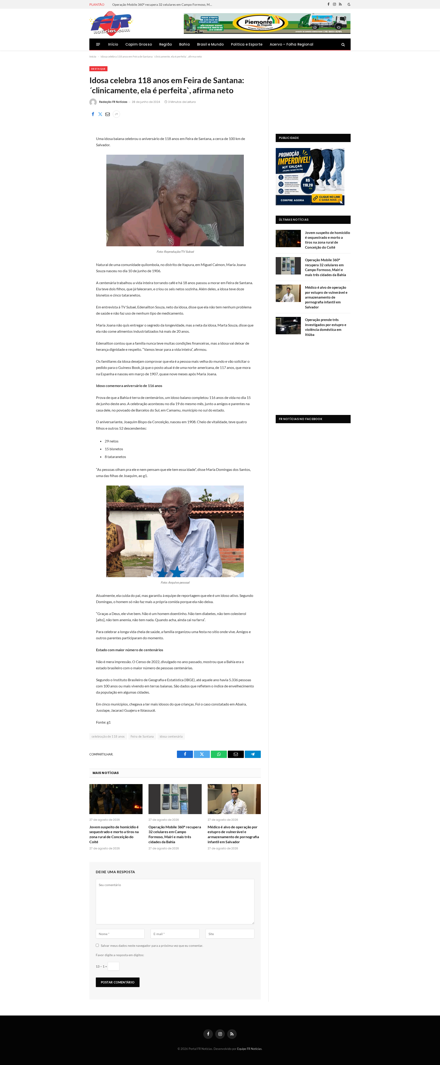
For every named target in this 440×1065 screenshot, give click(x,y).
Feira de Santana (142, 736)
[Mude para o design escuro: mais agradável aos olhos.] (348, 4)
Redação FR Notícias (113, 102)
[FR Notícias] (111, 23)
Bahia (184, 44)
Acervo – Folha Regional (291, 44)
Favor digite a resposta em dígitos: (120, 955)
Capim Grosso (138, 44)
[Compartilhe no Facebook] (92, 114)
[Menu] (98, 44)
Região (165, 44)
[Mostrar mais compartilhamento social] (116, 114)
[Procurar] (343, 44)
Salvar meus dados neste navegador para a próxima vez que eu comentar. (152, 945)
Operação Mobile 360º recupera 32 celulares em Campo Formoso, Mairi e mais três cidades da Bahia (163, 4)
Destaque (98, 69)
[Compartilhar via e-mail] (107, 114)
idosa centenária (171, 736)
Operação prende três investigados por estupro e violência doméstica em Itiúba (325, 327)
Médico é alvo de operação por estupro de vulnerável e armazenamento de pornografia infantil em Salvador (233, 834)
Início (113, 44)
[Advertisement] (313, 95)
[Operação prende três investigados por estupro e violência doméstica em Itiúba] (288, 325)
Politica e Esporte (246, 44)
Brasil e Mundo (210, 44)
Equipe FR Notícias (249, 1049)
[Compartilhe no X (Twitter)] (100, 114)
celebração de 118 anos (108, 736)
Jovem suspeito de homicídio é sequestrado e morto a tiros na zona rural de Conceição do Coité (114, 834)
